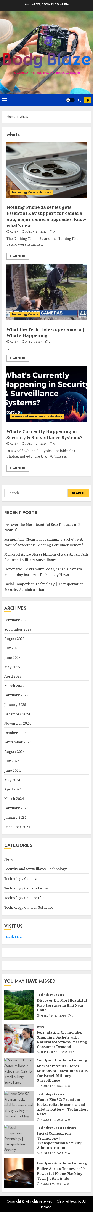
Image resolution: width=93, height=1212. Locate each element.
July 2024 (11, 761)
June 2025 (12, 657)
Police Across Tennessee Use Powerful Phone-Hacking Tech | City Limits (62, 1173)
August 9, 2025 (51, 1184)
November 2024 (17, 723)
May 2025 (12, 667)
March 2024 (14, 798)
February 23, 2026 (53, 1016)
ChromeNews (67, 1201)
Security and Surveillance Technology (36, 417)
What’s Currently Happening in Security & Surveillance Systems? (44, 434)
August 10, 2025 (52, 1086)
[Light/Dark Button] (70, 100)
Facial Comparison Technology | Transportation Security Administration (59, 1140)
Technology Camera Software (31, 192)
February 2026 (16, 620)
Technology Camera (24, 314)
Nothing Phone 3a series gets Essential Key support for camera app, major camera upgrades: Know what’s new (46, 216)
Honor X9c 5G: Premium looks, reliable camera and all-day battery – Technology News (62, 1106)
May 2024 (12, 780)
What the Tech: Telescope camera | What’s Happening (45, 332)
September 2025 (17, 629)
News (9, 859)
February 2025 (16, 695)
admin (14, 232)
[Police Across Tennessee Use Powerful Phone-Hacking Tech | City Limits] (19, 1173)
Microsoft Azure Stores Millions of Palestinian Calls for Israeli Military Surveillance (62, 1073)
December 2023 (17, 827)
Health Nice (13, 937)
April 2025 (12, 676)
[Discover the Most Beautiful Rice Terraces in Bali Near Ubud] (19, 1005)
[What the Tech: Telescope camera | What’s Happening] (46, 292)
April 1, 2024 (33, 342)
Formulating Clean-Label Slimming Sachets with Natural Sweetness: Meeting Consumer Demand (62, 1039)
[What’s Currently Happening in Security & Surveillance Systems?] (46, 394)
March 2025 (14, 685)
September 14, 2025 (54, 1053)
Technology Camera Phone (26, 898)
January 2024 (15, 817)
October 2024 (15, 732)
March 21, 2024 (36, 444)
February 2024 (16, 808)
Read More (18, 256)
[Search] (79, 100)
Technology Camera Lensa (26, 888)
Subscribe (87, 100)
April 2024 (12, 789)
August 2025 (14, 638)
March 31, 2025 (35, 232)
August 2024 (14, 751)
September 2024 (17, 742)
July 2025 (11, 648)
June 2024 (12, 770)
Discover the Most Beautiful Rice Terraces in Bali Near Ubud (62, 1005)
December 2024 (17, 714)
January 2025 (15, 704)
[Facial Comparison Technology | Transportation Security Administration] (19, 1139)
